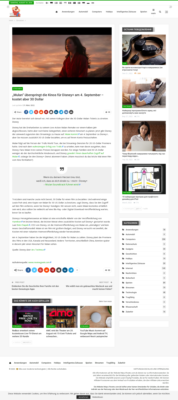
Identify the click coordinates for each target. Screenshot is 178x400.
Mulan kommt (71, 134)
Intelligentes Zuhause (126, 12)
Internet (129, 268)
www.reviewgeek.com (39, 262)
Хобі (124, 63)
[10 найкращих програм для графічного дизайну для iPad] (144, 179)
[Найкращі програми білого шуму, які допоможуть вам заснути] (144, 93)
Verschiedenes (132, 302)
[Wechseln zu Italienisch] (56, 2)
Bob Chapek (22, 225)
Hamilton (16, 221)
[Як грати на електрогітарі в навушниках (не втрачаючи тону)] (144, 50)
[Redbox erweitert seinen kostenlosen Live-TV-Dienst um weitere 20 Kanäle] (28, 317)
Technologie (131, 292)
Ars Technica (37, 249)
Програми (127, 106)
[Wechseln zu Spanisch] (60, 2)
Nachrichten (131, 273)
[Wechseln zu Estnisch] (83, 2)
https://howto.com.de (129, 373)
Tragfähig (130, 297)
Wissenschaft (132, 307)
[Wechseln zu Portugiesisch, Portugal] (74, 2)
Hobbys (109, 12)
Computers (97, 12)
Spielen (143, 12)
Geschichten (131, 254)
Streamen (17, 89)
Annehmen (83, 397)
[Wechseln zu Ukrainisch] (65, 2)
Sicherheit (130, 278)
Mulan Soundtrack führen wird (62, 184)
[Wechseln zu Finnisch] (47, 2)
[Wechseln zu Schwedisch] (79, 2)
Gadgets (129, 249)
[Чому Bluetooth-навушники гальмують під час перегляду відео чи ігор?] (144, 136)
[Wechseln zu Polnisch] (88, 2)
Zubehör (129, 312)
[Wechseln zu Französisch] (70, 2)
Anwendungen (68, 12)
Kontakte (40, 3)
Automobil (83, 12)
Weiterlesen (97, 397)
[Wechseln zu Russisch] (93, 2)
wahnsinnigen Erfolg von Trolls (47, 146)
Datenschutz (131, 244)
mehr (153, 13)
